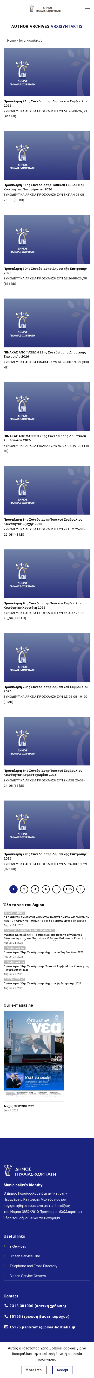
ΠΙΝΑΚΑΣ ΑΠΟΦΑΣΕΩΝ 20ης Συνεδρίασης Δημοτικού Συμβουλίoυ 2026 (45, 438)
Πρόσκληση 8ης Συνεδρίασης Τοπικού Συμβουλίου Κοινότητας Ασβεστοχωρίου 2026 (43, 773)
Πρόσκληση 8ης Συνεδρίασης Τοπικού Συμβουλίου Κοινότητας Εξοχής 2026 (43, 521)
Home (11, 40)
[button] (87, 8)
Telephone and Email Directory (33, 1266)
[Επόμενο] (80, 889)
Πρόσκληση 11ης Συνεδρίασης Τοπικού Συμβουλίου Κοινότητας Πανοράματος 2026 (44, 187)
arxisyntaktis (66, 26)
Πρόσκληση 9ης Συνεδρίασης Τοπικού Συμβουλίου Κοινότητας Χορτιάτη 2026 (43, 605)
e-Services (18, 1246)
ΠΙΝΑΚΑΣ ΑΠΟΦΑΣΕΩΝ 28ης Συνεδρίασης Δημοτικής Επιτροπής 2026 (45, 354)
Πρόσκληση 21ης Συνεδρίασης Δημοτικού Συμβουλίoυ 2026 (46, 103)
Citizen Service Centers (28, 1276)
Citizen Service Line (25, 1256)
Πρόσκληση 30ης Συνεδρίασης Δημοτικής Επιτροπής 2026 (45, 271)
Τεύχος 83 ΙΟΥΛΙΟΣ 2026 (19, 1106)
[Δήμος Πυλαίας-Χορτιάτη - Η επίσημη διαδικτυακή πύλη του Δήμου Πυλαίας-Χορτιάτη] (45, 8)
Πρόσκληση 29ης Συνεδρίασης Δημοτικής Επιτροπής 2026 (45, 856)
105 (68, 889)
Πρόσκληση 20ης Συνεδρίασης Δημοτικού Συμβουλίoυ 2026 (46, 689)
